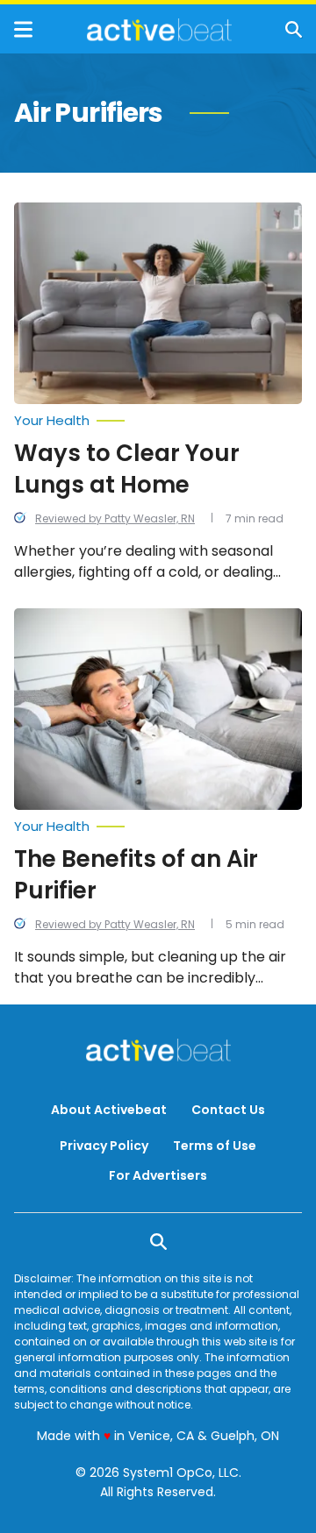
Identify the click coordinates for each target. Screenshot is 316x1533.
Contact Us (228, 1110)
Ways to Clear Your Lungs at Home (127, 468)
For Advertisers (158, 1175)
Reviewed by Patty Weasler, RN (115, 518)
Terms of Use (214, 1145)
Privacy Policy (104, 1145)
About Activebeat (109, 1110)
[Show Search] (293, 29)
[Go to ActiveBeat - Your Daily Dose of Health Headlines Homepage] (159, 29)
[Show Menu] (23, 29)
